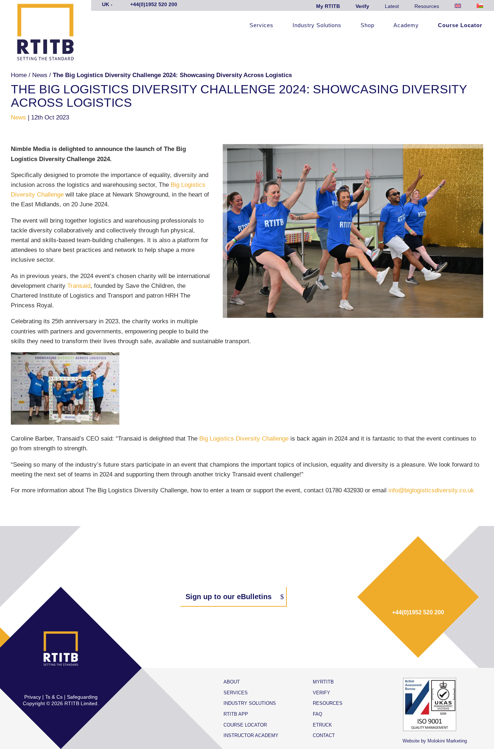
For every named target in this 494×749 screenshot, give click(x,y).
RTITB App (235, 714)
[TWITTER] (53, 681)
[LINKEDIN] (68, 681)
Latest (392, 6)
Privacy (32, 697)
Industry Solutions (317, 25)
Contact (324, 735)
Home (19, 75)
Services (261, 25)
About (231, 682)
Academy (406, 25)
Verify (362, 6)
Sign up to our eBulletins (229, 597)
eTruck (322, 725)
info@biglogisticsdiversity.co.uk (431, 490)
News (39, 75)
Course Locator (460, 25)
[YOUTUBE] (83, 681)
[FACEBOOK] (38, 681)
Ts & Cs (54, 697)
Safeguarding (82, 697)
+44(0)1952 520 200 (418, 612)
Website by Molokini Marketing (435, 741)
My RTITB (328, 6)
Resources (426, 6)
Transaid (78, 285)
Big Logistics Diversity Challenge (244, 438)
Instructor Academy (250, 735)
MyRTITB (323, 682)
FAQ (317, 714)
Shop (367, 25)
